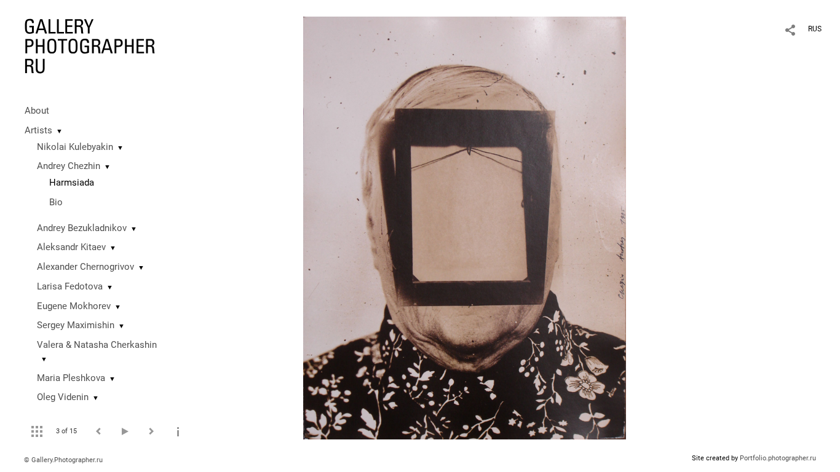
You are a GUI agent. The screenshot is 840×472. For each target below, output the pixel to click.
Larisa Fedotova (70, 286)
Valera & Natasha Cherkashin (97, 344)
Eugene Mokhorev (74, 306)
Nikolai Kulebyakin (75, 146)
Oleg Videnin (63, 397)
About (37, 110)
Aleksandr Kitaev (71, 247)
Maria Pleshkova (71, 378)
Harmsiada (71, 182)
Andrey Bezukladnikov (82, 228)
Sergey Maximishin (75, 325)
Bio (56, 202)
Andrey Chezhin (68, 165)
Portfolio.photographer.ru (778, 458)
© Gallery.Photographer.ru (63, 460)
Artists (38, 130)
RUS (815, 29)
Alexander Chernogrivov (85, 266)
